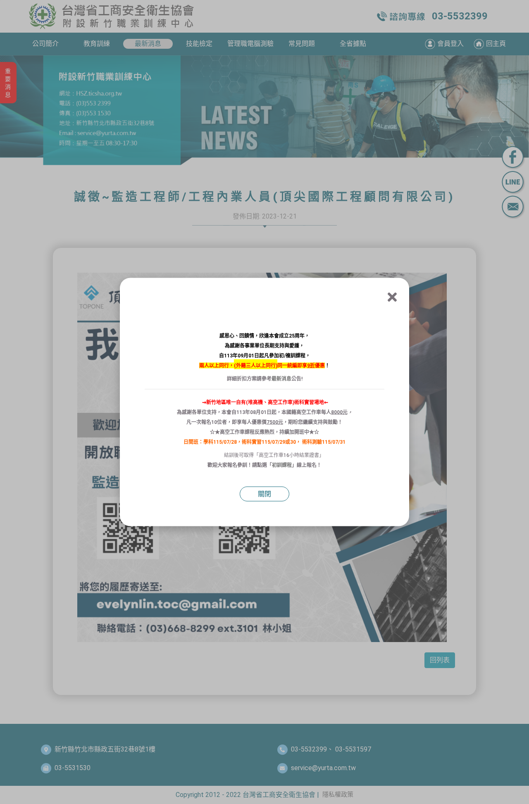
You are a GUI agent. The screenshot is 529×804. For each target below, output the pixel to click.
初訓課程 (282, 465)
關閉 (264, 494)
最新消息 (281, 379)
